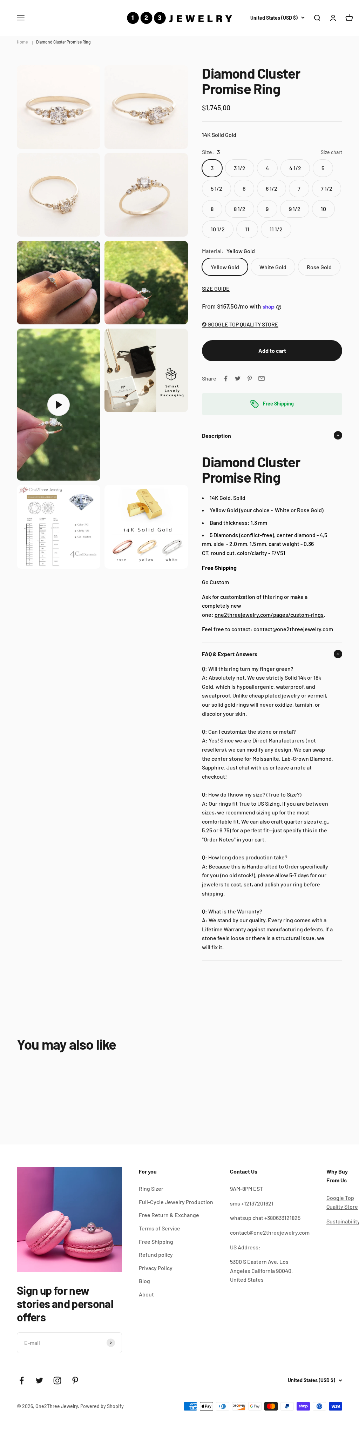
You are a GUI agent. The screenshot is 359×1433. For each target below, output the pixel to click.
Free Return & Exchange (169, 1214)
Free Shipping (156, 1241)
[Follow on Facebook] (21, 1380)
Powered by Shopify (102, 1406)
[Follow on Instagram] (57, 1380)
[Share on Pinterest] (250, 378)
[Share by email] (261, 378)
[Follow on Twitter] (39, 1380)
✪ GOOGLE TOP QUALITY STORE (240, 324)
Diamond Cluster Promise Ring (63, 41)
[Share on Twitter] (238, 378)
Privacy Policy (155, 1267)
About (146, 1294)
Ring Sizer (151, 1188)
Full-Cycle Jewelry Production (176, 1201)
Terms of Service (159, 1228)
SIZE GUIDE (216, 288)
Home (22, 41)
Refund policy (156, 1254)
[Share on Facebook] (226, 378)
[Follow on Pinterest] (75, 1380)
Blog (144, 1280)
